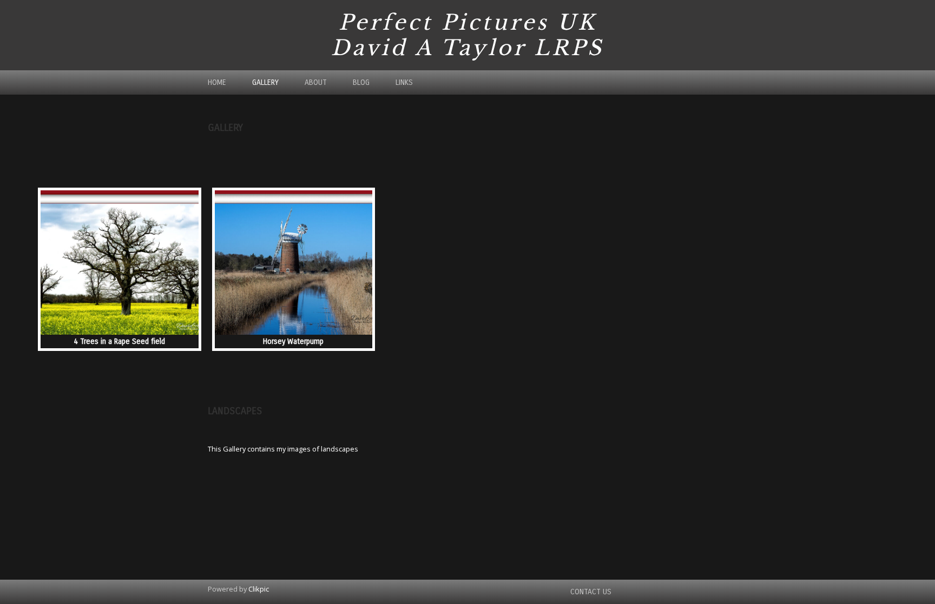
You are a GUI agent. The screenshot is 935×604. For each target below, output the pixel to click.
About (316, 82)
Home (217, 82)
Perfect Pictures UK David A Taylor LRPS (467, 35)
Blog (361, 82)
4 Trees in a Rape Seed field (119, 341)
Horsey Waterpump (293, 341)
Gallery (265, 82)
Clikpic (258, 589)
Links (404, 82)
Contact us (590, 591)
